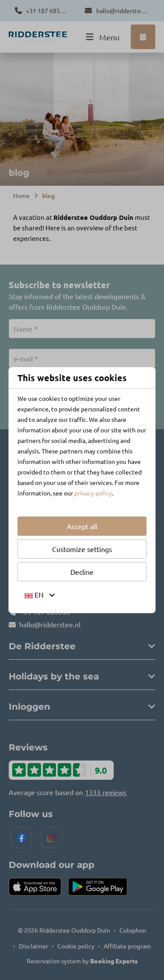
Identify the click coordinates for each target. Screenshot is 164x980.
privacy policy (93, 493)
